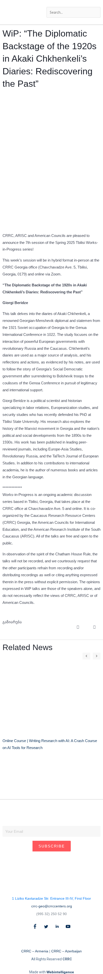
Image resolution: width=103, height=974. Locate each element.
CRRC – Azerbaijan (66, 951)
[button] (73, 3)
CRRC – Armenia (34, 951)
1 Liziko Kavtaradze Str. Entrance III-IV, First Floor (51, 898)
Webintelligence (60, 972)
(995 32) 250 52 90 (51, 914)
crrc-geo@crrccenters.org (51, 906)
